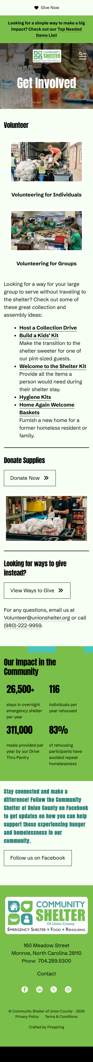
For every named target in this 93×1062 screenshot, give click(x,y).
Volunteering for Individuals (46, 195)
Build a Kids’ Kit (38, 335)
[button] (82, 56)
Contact (46, 974)
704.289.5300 (54, 961)
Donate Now (25, 478)
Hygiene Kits (35, 397)
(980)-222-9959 (22, 625)
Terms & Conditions (61, 1016)
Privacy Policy (27, 1016)
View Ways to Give (33, 590)
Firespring (55, 1027)
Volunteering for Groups (46, 263)
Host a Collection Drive (48, 328)
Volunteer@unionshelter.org (37, 618)
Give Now (50, 7)
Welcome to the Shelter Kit (52, 366)
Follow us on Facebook (37, 858)
